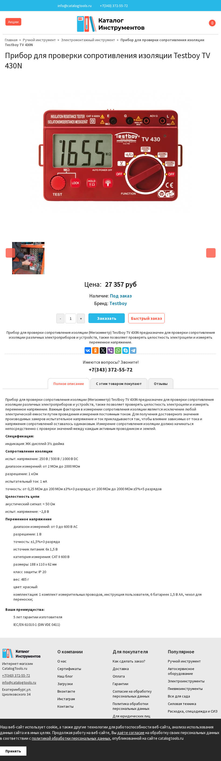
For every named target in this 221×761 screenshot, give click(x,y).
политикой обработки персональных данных (71, 738)
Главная (11, 39)
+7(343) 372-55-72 (16, 675)
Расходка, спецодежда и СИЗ (192, 711)
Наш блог (65, 676)
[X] (103, 350)
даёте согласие (130, 732)
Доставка (121, 668)
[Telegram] (133, 350)
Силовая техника (182, 703)
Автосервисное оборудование (181, 671)
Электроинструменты (186, 681)
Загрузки (65, 683)
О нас (62, 661)
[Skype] (125, 350)
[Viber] (110, 350)
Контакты (65, 706)
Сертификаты (69, 668)
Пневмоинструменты (185, 688)
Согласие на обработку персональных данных (132, 694)
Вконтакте (66, 691)
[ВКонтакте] (88, 350)
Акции (13, 21)
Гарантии (120, 683)
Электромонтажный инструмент (88, 39)
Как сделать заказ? (129, 661)
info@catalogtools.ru (19, 682)
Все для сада (179, 696)
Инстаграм (66, 698)
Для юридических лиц (131, 716)
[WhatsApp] (118, 350)
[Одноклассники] (95, 350)
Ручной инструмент (39, 39)
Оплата (119, 676)
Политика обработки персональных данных (131, 706)
